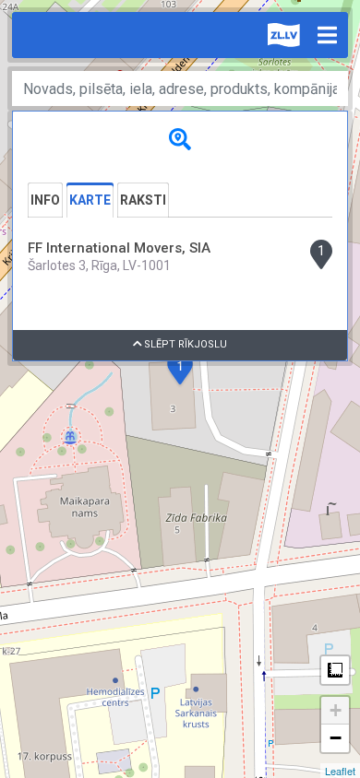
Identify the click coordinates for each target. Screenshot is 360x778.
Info (45, 200)
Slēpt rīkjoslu (184, 344)
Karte (90, 200)
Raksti (143, 200)
